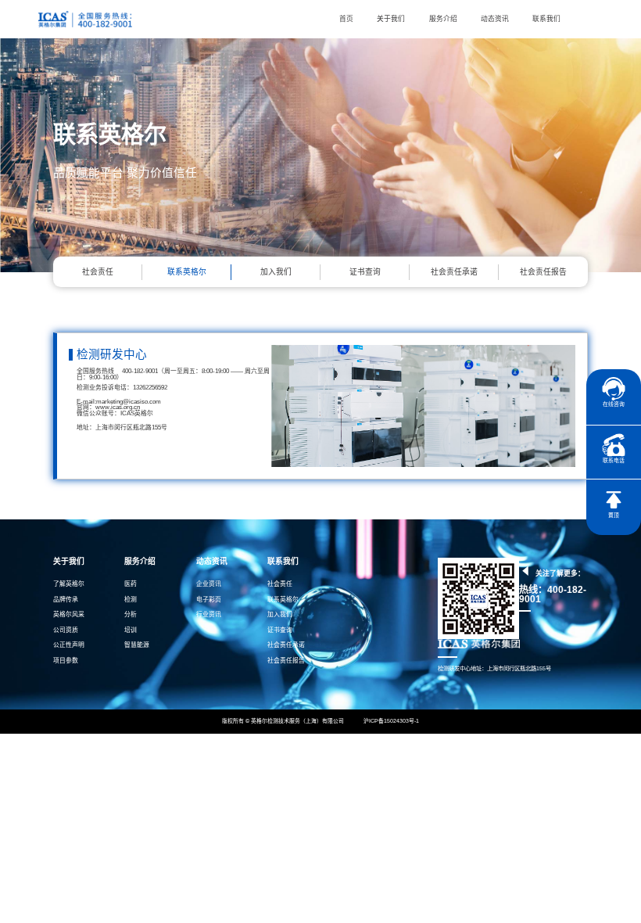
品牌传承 (65, 599)
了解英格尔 (68, 583)
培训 (130, 630)
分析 (130, 614)
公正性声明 (68, 644)
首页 (346, 19)
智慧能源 (136, 644)
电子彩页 (208, 599)
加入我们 (276, 272)
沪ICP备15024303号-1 (390, 721)
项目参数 (65, 660)
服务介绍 (443, 19)
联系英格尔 (186, 272)
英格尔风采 (68, 614)
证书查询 (365, 272)
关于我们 (391, 19)
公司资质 (65, 630)
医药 (130, 583)
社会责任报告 (543, 272)
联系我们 (546, 19)
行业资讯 (208, 614)
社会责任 (97, 272)
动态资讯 (495, 19)
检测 (130, 599)
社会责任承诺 (454, 272)
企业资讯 (208, 583)
